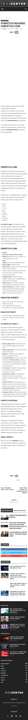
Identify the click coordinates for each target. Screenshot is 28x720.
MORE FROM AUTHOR (20, 510)
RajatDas (4, 28)
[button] (26, 9)
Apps (2, 682)
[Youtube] (20, 716)
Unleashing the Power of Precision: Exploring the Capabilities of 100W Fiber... (18, 593)
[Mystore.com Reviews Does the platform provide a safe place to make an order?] (5, 524)
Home (2, 18)
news (2, 666)
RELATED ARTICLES (7, 510)
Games (2, 668)
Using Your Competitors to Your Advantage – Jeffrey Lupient (18, 585)
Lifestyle (3, 670)
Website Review (8, 18)
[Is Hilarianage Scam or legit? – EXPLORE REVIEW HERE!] (5, 534)
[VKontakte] (16, 716)
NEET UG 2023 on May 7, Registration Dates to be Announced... (17, 610)
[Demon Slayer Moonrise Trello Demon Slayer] (5, 638)
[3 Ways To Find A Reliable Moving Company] (5, 618)
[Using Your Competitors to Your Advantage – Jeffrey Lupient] (5, 586)
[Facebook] (7, 716)
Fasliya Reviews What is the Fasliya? (7, 488)
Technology (4, 675)
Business (3, 673)
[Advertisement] (14, 14)
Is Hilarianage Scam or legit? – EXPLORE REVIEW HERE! (18, 534)
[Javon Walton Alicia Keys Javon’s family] (5, 646)
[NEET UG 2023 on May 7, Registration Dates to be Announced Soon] (5, 610)
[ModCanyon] (14, 3)
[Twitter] (11, 716)
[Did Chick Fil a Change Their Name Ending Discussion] (5, 653)
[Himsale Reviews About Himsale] (5, 517)
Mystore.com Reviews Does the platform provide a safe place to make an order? (18, 525)
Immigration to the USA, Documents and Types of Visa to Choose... (17, 626)
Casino (3, 680)
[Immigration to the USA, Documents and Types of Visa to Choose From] (5, 626)
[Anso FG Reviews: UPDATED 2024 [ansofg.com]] (5, 568)
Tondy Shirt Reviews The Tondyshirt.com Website (21, 490)
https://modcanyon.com (14, 502)
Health (3, 677)
